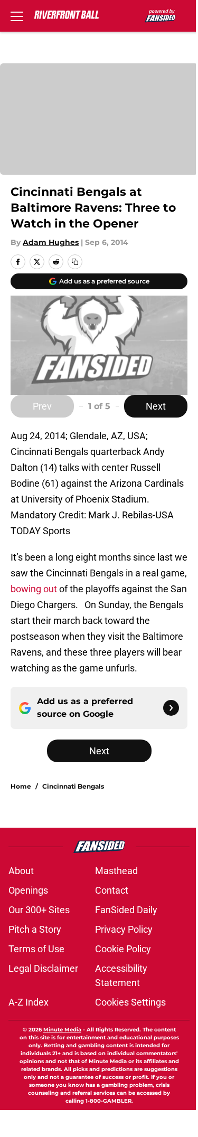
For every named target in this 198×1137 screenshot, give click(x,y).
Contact (111, 890)
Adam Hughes (51, 242)
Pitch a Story (34, 929)
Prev (42, 406)
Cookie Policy (123, 948)
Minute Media (62, 1029)
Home (21, 786)
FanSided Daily (126, 909)
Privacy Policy (124, 929)
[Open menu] (17, 16)
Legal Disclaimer (43, 968)
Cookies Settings (130, 1002)
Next (156, 406)
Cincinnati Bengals (73, 786)
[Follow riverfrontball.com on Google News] (171, 708)
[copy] (75, 261)
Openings (28, 890)
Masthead (116, 870)
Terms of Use (36, 948)
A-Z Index (28, 1002)
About (21, 870)
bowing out (34, 588)
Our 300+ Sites (39, 909)
